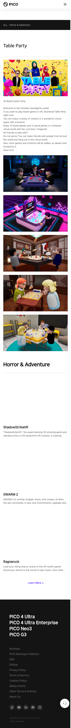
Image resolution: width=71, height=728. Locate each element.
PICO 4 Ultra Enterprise (33, 622)
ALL (5, 24)
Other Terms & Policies (22, 691)
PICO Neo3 (20, 628)
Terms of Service (19, 675)
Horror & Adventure (20, 24)
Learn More (34, 583)
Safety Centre (17, 686)
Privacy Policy (17, 670)
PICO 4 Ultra (22, 616)
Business (14, 648)
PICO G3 (18, 634)
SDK (11, 659)
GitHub (13, 664)
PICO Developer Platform (24, 654)
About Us (14, 696)
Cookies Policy (18, 680)
